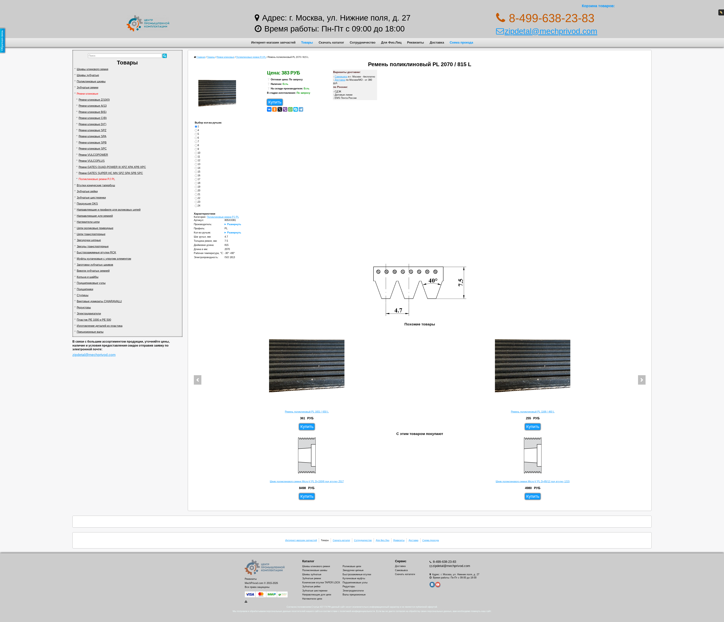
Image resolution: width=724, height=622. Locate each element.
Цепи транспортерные (91, 234)
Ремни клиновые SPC (93, 148)
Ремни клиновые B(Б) (93, 112)
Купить (274, 102)
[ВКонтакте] (269, 109)
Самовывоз (341, 76)
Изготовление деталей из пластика (99, 325)
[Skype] (295, 109)
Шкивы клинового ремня (92, 69)
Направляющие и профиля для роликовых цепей (108, 209)
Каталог (308, 561)
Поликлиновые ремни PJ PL (97, 179)
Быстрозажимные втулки (357, 574)
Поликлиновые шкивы (91, 81)
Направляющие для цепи (316, 594)
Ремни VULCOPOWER (93, 154)
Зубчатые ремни (87, 87)
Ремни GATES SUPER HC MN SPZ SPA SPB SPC (111, 173)
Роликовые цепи (352, 566)
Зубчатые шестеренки (91, 197)
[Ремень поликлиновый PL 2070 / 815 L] (218, 94)
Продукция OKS (87, 203)
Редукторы (84, 307)
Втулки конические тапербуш (96, 185)
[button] (197, 380)
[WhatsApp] (290, 109)
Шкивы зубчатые (88, 75)
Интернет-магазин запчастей (273, 42)
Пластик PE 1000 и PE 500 (94, 319)
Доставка (437, 42)
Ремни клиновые (87, 93)
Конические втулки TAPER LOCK (321, 582)
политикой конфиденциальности (357, 611)
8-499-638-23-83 (444, 562)
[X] (280, 109)
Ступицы (82, 295)
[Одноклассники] (274, 109)
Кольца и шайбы (87, 276)
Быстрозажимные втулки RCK (96, 252)
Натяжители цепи (88, 221)
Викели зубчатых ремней (93, 270)
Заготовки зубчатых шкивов (95, 264)
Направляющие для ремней (95, 215)
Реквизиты (415, 42)
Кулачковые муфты (354, 578)
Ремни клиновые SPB (93, 142)
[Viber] (285, 109)
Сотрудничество (362, 42)
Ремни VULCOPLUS (92, 160)
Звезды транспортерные (93, 246)
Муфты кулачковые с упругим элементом (104, 258)
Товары (307, 42)
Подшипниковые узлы (91, 283)
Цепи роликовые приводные (95, 228)
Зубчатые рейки (87, 191)
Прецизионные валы (90, 331)
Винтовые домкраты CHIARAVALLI (99, 301)
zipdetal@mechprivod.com (551, 31)
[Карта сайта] (246, 601)
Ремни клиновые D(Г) (92, 124)
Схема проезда (461, 42)
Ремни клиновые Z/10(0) (94, 99)
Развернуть (234, 224)
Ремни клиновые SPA (92, 136)
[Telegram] (301, 109)
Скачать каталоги (405, 574)
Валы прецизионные (354, 594)
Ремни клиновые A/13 (93, 105)
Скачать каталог (331, 42)
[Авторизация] (721, 12)
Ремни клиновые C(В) (93, 118)
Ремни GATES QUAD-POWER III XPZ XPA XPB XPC (112, 167)
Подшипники (85, 289)
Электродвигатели (89, 313)
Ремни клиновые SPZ (92, 130)
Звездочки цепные (89, 240)
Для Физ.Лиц (391, 42)
